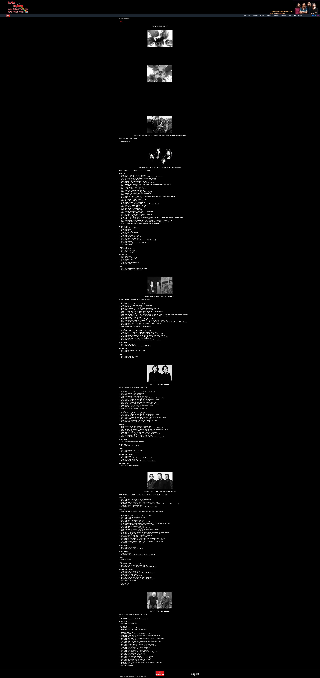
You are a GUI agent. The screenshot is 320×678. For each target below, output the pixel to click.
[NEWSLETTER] (8, 16)
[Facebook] (313, 16)
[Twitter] (315, 16)
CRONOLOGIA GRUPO (160, 26)
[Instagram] (318, 16)
